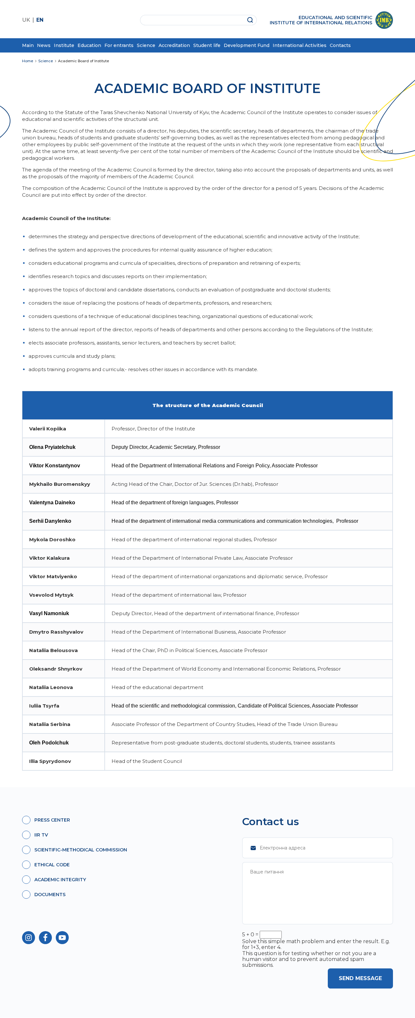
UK (26, 20)
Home (27, 61)
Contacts (340, 45)
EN (39, 20)
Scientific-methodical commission (80, 850)
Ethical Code (52, 865)
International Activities (299, 45)
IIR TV (41, 835)
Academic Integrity (60, 880)
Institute (64, 45)
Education (89, 45)
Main (28, 45)
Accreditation (174, 45)
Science (146, 45)
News (44, 45)
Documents (49, 894)
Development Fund (246, 45)
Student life (206, 45)
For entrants (119, 45)
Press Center (52, 820)
